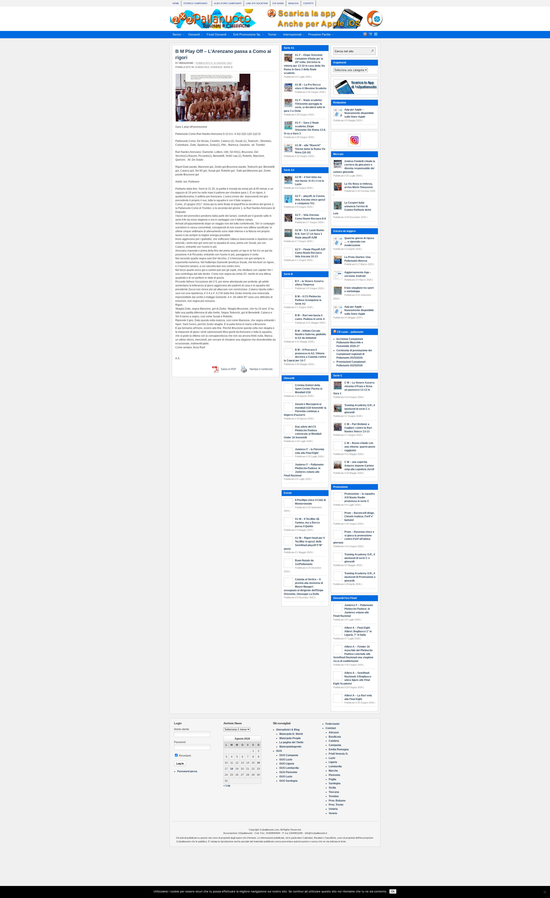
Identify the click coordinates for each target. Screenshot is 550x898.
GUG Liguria (286, 763)
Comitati (330, 728)
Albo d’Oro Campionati (227, 3)
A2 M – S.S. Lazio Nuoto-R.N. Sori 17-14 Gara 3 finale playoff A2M (310, 234)
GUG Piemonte (288, 772)
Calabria (334, 740)
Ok (393, 891)
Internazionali (291, 35)
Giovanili (193, 35)
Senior (175, 35)
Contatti (308, 3)
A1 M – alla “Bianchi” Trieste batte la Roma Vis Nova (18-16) (310, 149)
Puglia (332, 779)
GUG (279, 750)
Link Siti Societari (257, 3)
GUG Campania (288, 755)
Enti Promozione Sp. (246, 35)
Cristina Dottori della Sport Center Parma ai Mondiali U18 (308, 389)
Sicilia (332, 787)
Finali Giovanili (215, 35)
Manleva (293, 3)
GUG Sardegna (288, 780)
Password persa (187, 771)
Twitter (376, 34)
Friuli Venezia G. (338, 753)
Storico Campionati (194, 3)
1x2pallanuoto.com (277, 19)
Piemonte (334, 775)
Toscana (334, 792)
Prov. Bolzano (337, 800)
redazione (186, 63)
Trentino (334, 796)
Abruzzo (334, 732)
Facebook (370, 34)
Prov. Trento (336, 804)
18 (231, 768)
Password (180, 742)
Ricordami (184, 755)
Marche (333, 770)
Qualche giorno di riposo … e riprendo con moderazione (359, 242)
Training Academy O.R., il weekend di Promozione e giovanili (360, 577)
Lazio (332, 758)
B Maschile (202, 67)
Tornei (270, 35)
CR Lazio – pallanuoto (350, 331)
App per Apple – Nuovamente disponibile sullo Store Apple (359, 113)
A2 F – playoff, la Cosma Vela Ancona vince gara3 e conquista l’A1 (310, 200)
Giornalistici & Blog (287, 729)
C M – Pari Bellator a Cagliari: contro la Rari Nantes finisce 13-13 (358, 428)
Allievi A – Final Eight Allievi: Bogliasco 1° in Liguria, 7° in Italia (358, 631)
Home (176, 3)
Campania (335, 745)
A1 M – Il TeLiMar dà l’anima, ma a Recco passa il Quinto (307, 522)
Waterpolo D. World (291, 733)
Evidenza (216, 67)
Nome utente (181, 729)
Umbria (333, 809)
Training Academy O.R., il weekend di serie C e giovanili (359, 409)
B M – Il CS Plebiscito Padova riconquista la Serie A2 (308, 300)
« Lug (226, 785)
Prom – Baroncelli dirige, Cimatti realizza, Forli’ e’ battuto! (359, 516)
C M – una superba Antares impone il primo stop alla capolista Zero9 (359, 466)
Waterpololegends (290, 746)
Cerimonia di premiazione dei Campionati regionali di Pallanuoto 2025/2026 (354, 354)
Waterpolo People (290, 738)
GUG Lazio (285, 759)
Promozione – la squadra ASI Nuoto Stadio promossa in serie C (359, 497)
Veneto (333, 813)
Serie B (227, 67)
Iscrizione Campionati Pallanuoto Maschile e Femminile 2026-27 (349, 343)
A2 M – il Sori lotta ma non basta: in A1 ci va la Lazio (309, 181)
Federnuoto (332, 723)
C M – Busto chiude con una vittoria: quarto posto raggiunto (359, 447)
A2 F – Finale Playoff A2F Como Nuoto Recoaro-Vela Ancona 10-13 (310, 253)
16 (258, 762)
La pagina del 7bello (291, 742)
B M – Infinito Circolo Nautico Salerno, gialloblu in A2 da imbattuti (310, 334)
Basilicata (335, 736)
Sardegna (335, 783)
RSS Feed (365, 34)
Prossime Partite (318, 35)
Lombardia (335, 766)
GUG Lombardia (289, 767)
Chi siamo (278, 3)
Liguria (333, 762)
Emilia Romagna (339, 749)
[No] (544, 892)
